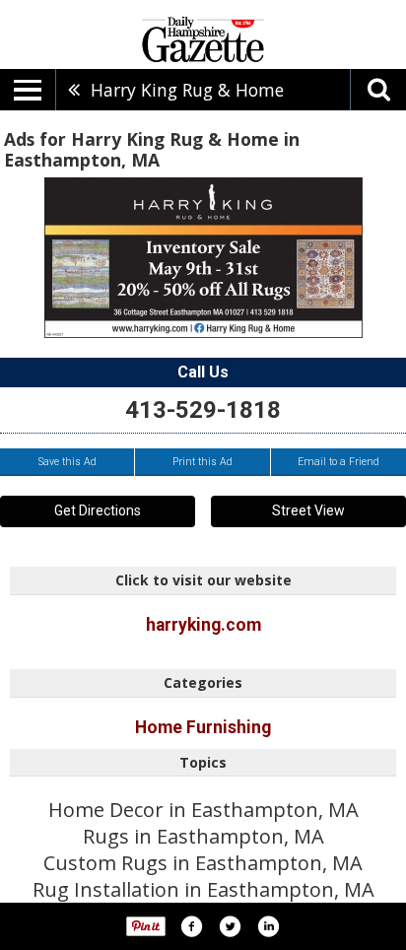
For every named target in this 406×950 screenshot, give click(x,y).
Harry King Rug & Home (187, 90)
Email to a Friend (338, 461)
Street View (308, 510)
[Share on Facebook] (191, 926)
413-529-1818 (203, 410)
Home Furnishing (203, 727)
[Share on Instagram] (268, 926)
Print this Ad (202, 461)
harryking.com (203, 625)
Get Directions (97, 510)
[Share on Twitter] (229, 926)
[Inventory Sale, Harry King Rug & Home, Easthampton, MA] (203, 257)
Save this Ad (67, 461)
